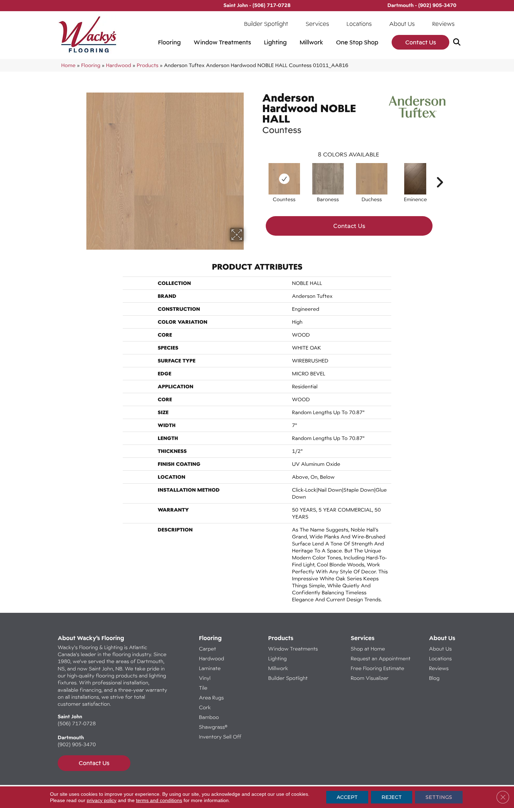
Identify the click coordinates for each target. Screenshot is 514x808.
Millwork (311, 42)
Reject (391, 797)
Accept (347, 797)
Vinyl (204, 678)
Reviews (443, 23)
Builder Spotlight (266, 23)
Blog (434, 678)
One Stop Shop (357, 42)
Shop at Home (368, 649)
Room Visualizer (369, 678)
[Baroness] (327, 178)
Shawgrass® (213, 727)
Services (317, 23)
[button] (458, 42)
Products (147, 65)
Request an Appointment (381, 658)
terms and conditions (159, 800)
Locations (359, 23)
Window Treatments (222, 42)
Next (439, 171)
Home (68, 65)
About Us (402, 23)
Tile (203, 688)
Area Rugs (211, 697)
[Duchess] (371, 178)
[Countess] (284, 178)
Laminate (210, 668)
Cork (205, 707)
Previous (259, 171)
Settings (439, 797)
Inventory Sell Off (220, 737)
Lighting (275, 42)
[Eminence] (415, 178)
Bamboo (209, 717)
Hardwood (118, 65)
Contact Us (420, 42)
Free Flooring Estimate (378, 668)
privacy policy (101, 800)
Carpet (207, 649)
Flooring (169, 42)
